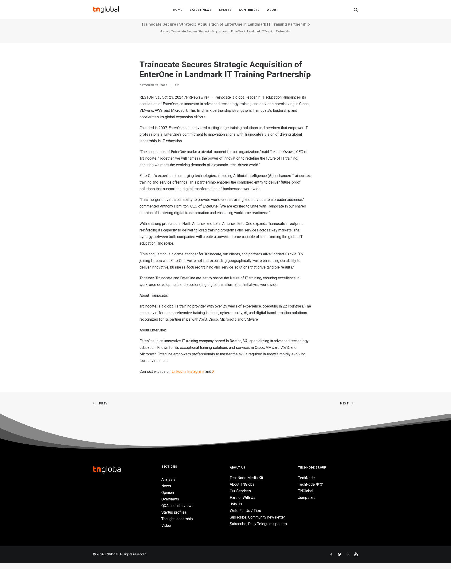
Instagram (195, 371)
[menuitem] (178, 9)
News (166, 486)
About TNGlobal (242, 484)
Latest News (200, 10)
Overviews (170, 499)
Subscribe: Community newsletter (257, 517)
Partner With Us (242, 497)
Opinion (167, 492)
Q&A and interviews (177, 506)
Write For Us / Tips (245, 510)
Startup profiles (174, 512)
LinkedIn (178, 371)
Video (166, 525)
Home (178, 10)
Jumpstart (306, 497)
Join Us (236, 504)
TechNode (306, 478)
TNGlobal (305, 491)
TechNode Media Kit (246, 478)
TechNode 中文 (310, 484)
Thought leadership (177, 519)
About (272, 10)
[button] (356, 9)
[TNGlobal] (106, 9)
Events (225, 10)
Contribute (249, 10)
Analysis (168, 479)
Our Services (240, 491)
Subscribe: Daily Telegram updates (258, 524)
